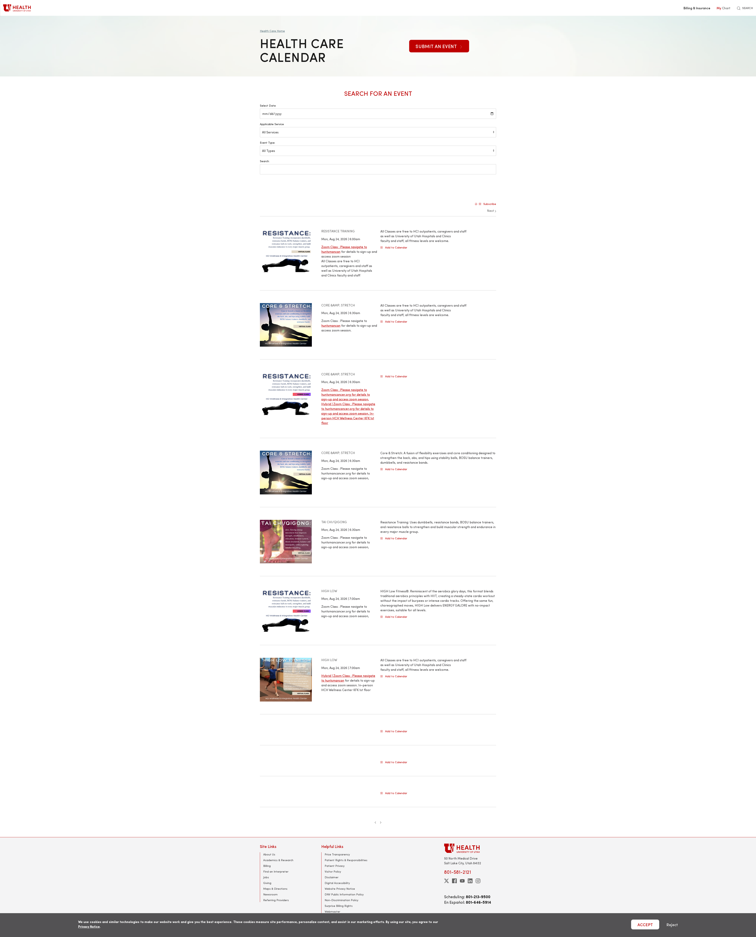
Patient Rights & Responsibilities (346, 860)
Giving (267, 883)
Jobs (266, 877)
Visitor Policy (333, 871)
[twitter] (446, 880)
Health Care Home (272, 31)
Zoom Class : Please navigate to (344, 247)
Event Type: (267, 142)
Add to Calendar (396, 247)
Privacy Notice (89, 926)
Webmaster (332, 911)
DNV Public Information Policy (344, 894)
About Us (269, 854)
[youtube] (462, 880)
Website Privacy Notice (340, 888)
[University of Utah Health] (17, 8)
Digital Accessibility (337, 883)
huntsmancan (330, 251)
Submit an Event (437, 46)
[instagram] (478, 880)
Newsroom (270, 894)
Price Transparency (337, 854)
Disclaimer (331, 877)
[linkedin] (470, 880)
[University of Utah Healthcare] (470, 848)
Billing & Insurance (697, 8)
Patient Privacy (335, 866)
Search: (265, 161)
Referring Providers (276, 900)
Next (491, 210)
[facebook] (454, 880)
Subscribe (489, 204)
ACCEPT (645, 924)
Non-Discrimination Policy (341, 900)
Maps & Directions (275, 888)
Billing (267, 866)
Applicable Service (272, 124)
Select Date (268, 105)
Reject (672, 924)
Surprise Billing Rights (339, 906)
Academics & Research (278, 860)
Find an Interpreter (275, 871)
